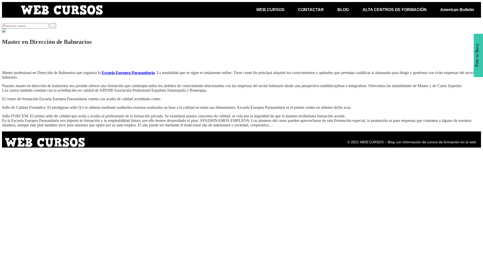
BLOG (343, 10)
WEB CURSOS (270, 10)
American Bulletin (457, 10)
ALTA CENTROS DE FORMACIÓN (395, 10)
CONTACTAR (311, 10)
